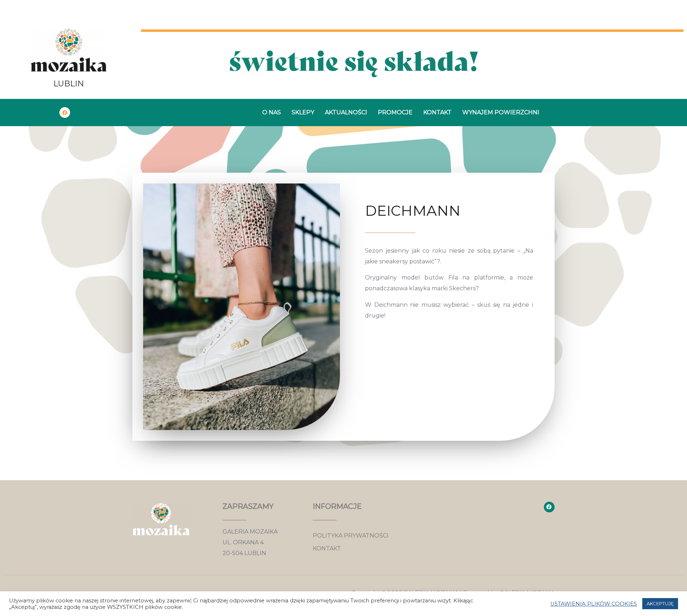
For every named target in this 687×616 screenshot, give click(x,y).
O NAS (271, 112)
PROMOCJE (395, 112)
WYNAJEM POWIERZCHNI (500, 112)
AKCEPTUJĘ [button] (660, 603)
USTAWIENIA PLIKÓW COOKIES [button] (593, 604)
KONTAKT (437, 112)
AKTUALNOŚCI (346, 112)
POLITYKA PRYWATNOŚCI (351, 535)
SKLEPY (303, 112)
